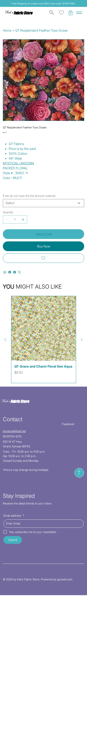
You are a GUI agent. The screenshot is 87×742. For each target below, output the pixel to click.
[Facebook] (10, 272)
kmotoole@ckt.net (14, 431)
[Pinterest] (15, 272)
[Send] (79, 473)
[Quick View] (43, 328)
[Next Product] (81, 339)
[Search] (51, 13)
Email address (13, 515)
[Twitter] (19, 272)
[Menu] (79, 13)
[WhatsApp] (5, 272)
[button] (70, 12)
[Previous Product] (5, 339)
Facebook (68, 424)
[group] (43, 339)
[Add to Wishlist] (43, 258)
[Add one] (23, 219)
